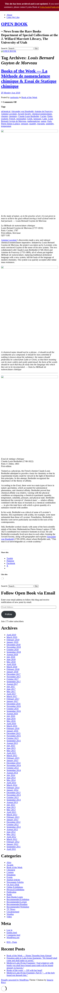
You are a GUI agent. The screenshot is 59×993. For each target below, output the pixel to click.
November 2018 (14, 647)
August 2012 (12, 829)
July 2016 (11, 716)
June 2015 (11, 748)
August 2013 (12, 802)
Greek (29, 119)
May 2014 (11, 780)
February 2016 (13, 728)
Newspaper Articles (15, 882)
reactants (41, 124)
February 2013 (13, 817)
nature (43, 121)
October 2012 (13, 824)
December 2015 (13, 733)
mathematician (33, 121)
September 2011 (14, 847)
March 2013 (12, 815)
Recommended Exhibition (18, 899)
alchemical (5, 111)
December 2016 (13, 704)
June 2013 (11, 807)
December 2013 (13, 792)
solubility (50, 124)
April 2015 (11, 753)
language (37, 119)
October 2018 (13, 649)
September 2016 (14, 711)
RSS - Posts (12, 942)
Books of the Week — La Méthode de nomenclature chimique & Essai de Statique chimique (28, 78)
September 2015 (14, 741)
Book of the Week (29, 97)
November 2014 (14, 765)
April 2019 (11, 635)
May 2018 (11, 662)
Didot (49, 116)
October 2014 (13, 768)
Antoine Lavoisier (9, 114)
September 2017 (14, 681)
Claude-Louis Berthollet (28, 116)
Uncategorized (13, 912)
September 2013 (14, 800)
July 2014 (11, 775)
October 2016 (13, 709)
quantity (32, 124)
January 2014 (12, 790)
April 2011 (11, 849)
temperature (6, 126)
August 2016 (12, 713)
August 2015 (12, 743)
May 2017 (11, 691)
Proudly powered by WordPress (15, 980)
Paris (49, 121)
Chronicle (11, 870)
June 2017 (11, 689)
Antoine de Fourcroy (43, 111)
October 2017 (13, 679)
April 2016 (11, 723)
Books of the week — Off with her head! (24, 970)
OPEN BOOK (14, 23)
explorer (4, 119)
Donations (11, 875)
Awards (10, 865)
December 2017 (13, 674)
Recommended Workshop (18, 907)
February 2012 (13, 842)
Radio (9, 894)
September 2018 (14, 652)
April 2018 (11, 664)
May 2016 (11, 721)
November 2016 (14, 706)
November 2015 (14, 736)
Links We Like (13, 17)
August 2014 (12, 773)
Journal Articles (13, 880)
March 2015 (12, 755)
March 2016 (12, 726)
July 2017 (11, 686)
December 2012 (13, 822)
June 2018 (11, 659)
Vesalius (10, 914)
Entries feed (12, 932)
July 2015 (11, 746)
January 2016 (12, 731)
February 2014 (13, 787)
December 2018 (13, 644)
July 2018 (11, 657)
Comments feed (13, 935)
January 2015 (12, 760)
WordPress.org (13, 937)
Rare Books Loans (15, 897)
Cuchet (43, 116)
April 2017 (11, 694)
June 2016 (11, 718)
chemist (4, 116)
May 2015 (11, 750)
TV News (11, 909)
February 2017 (13, 699)
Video (9, 917)
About (9, 15)
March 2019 (12, 637)
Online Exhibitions (15, 887)
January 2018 (12, 672)
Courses (10, 872)
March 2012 (12, 839)
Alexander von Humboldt (22, 111)
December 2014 (13, 763)
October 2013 (13, 797)
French (12, 119)
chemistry (13, 116)
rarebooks (14, 97)
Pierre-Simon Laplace (10, 124)
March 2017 (12, 696)
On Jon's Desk (13, 884)
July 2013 (11, 805)
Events (9, 877)
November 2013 (14, 795)
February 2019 (13, 640)
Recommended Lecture (17, 902)
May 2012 (11, 834)
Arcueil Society (24, 114)
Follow (8, 614)
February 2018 (13, 669)
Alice (9, 862)
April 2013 (11, 812)
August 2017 (12, 684)
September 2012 (14, 827)
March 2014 (12, 785)
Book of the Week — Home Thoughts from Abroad (29, 955)
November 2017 (14, 677)
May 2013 (11, 810)
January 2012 (12, 844)
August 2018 (12, 654)
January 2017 (12, 701)
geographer (21, 119)
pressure (24, 124)
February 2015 (13, 758)
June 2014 (11, 778)
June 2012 (11, 832)
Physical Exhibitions (15, 889)
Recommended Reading (17, 904)
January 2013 (12, 819)
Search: (4, 48)
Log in (9, 930)
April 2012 (11, 837)
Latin (44, 119)
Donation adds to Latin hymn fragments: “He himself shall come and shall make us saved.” (32, 959)
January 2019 (12, 642)
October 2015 (13, 738)
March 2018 (12, 667)
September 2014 (14, 770)
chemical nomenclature (42, 114)
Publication (11, 892)
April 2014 (11, 782)
